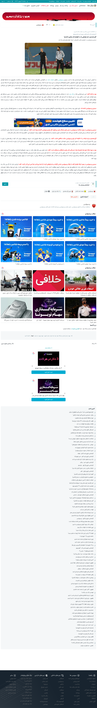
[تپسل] (15, 119)
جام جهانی (13, 679)
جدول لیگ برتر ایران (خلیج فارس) (26, 679)
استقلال (61, 679)
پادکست (68, 1)
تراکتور (62, 684)
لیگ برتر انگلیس (27, 687)
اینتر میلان (45, 681)
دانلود (5, 184)
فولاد (62, 693)
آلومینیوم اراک (60, 701)
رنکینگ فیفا (13, 684)
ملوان (62, 696)
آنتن (78, 699)
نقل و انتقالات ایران (10, 690)
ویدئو (78, 690)
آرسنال (46, 690)
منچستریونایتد (44, 701)
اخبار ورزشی (73, 1)
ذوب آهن (61, 687)
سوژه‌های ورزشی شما (74, 679)
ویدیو (56, 6)
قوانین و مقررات (75, 329)
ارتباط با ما (92, 681)
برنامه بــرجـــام (64, 6)
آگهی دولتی (92, 701)
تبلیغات (57, 1)
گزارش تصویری (35, 6)
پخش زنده (79, 1)
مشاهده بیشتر (48, 348)
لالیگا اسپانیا (28, 690)
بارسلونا (46, 684)
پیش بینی (94, 1)
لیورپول (46, 699)
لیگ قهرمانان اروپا (27, 695)
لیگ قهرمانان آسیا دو (26, 701)
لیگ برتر (71, 94)
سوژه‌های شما (52, 1)
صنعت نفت (50, 80)
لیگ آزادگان (28, 684)
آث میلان (45, 679)
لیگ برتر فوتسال (27, 704)
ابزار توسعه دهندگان (89, 690)
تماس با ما (63, 1)
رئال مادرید (44, 696)
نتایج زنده (27, 6)
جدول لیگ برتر (73, 6)
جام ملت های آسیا (11, 681)
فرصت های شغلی (90, 693)
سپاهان (62, 690)
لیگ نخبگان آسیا (27, 698)
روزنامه (52, 6)
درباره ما (93, 687)
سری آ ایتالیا (28, 692)
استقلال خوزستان (59, 704)
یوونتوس (45, 704)
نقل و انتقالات (45, 6)
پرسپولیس (61, 80)
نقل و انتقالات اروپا (11, 687)
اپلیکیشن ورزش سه (87, 1)
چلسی (46, 693)
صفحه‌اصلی (82, 6)
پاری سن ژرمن (12, 693)
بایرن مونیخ (44, 687)
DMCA (93, 699)
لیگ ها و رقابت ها (75, 687)
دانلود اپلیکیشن (91, 679)
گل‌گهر (62, 699)
